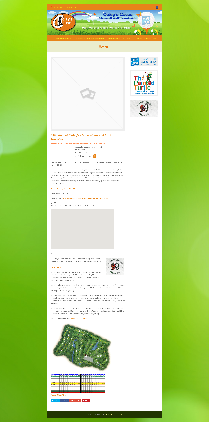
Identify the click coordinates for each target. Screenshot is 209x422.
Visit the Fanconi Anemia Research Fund (65, 7)
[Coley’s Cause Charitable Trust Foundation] (64, 22)
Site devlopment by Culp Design (115, 414)
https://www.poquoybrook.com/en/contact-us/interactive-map (85, 198)
